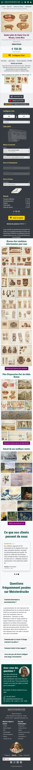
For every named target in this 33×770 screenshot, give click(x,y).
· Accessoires (21, 734)
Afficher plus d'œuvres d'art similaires (16, 368)
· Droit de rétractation (8, 734)
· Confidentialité (6, 732)
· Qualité (20, 730)
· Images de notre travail (24, 732)
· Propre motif (21, 726)
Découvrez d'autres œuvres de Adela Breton (16, 443)
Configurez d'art (18, 55)
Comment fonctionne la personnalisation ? (12, 601)
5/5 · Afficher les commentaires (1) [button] (20, 104)
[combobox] (16, 122)
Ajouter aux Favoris (18, 101)
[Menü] (2, 2)
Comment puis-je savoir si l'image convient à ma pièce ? (15, 640)
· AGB (4, 730)
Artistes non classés (18, 6)
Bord (4, 120)
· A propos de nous (7, 738)
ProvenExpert (13, 567)
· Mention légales (7, 728)
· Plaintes (5, 736)
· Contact (5, 726)
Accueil (3, 6)
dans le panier (17, 218)
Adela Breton (28, 6)
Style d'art (9, 6)
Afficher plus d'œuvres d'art (16, 523)
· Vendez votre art (22, 728)
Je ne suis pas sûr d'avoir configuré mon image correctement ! (16, 655)
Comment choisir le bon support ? (15, 648)
